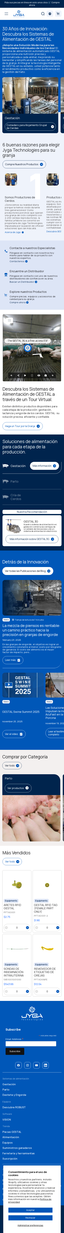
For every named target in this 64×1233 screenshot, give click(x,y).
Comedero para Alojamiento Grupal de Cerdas (27, 126)
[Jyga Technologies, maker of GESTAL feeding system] (18, 14)
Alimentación (10, 1137)
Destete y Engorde (14, 1095)
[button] (6, 14)
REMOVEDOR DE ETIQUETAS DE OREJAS (45, 972)
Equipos (7, 1142)
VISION (6, 1119)
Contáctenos (17, 261)
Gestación (9, 1084)
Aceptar (30, 1210)
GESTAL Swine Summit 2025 (20, 712)
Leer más (10, 660)
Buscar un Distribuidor (22, 282)
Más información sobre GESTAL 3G (29, 539)
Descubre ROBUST (14, 1107)
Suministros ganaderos (17, 1148)
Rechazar (30, 1217)
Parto (5, 1089)
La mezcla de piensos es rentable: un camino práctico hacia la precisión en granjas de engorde (31, 630)
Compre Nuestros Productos (21, 164)
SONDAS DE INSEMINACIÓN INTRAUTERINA (14, 972)
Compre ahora (17, 302)
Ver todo (10, 765)
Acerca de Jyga (13, 232)
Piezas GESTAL (11, 1132)
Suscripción (9, 1158)
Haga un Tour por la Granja (20, 426)
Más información (42, 465)
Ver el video (11, 734)
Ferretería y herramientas (18, 1153)
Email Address (15, 1039)
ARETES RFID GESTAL (12, 906)
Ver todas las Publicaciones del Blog (25, 571)
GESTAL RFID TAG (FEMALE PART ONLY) (45, 908)
